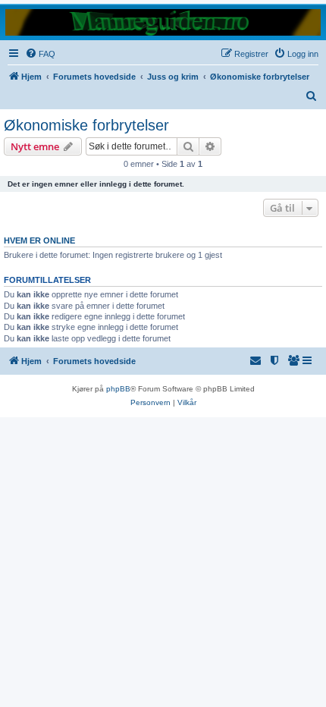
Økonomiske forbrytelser (86, 125)
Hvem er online (39, 240)
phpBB (118, 389)
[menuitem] (40, 54)
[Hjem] (163, 21)
